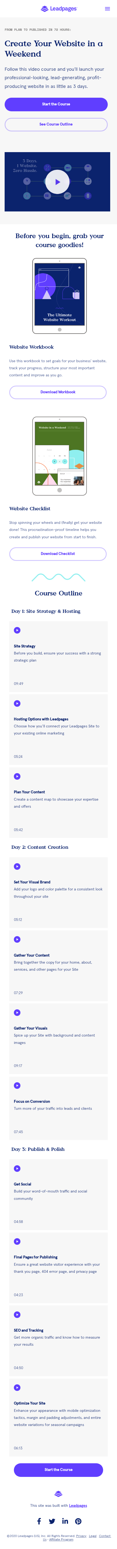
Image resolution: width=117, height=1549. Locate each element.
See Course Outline (56, 124)
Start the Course (56, 104)
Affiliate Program (61, 1539)
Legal (93, 1536)
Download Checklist (58, 554)
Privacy (81, 1536)
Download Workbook (58, 392)
